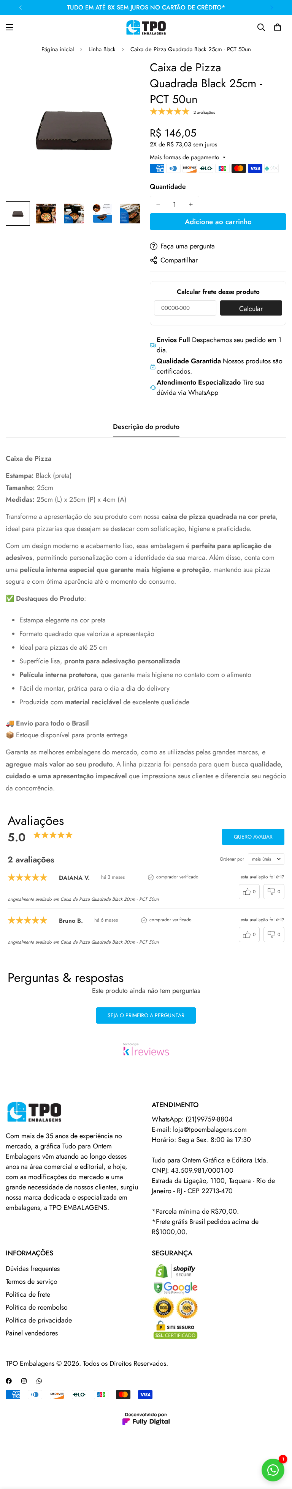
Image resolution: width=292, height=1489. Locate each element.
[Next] (272, 7)
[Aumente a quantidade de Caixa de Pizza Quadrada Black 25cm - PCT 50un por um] (191, 204)
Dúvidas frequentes (33, 1269)
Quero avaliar (253, 836)
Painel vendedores (32, 1333)
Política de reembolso (37, 1307)
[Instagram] (24, 1381)
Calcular (251, 309)
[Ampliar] (126, 75)
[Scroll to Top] (277, 1447)
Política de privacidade (39, 1320)
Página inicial (57, 49)
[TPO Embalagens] (146, 27)
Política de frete (28, 1294)
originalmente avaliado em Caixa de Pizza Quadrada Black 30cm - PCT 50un (83, 942)
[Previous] (20, 7)
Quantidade (168, 186)
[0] (277, 27)
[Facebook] (9, 1381)
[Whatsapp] (39, 1381)
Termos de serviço (31, 1281)
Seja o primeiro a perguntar (146, 1015)
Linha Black (102, 49)
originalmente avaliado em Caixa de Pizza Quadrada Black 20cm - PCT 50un (83, 899)
